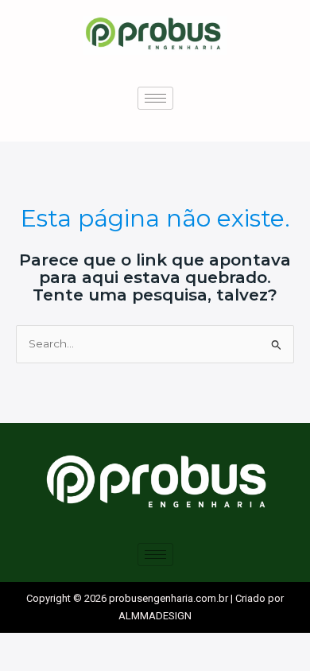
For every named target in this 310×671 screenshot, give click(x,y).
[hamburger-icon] (155, 98)
